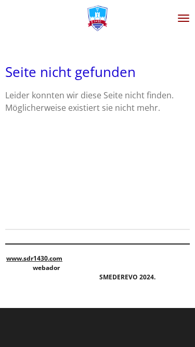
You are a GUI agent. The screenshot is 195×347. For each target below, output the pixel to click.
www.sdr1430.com (34, 258)
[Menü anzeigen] (183, 18)
